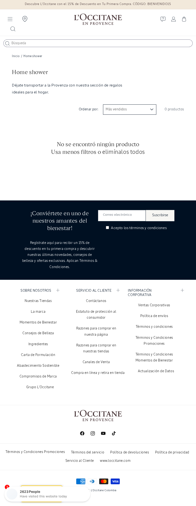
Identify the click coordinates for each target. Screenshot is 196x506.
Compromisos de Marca (38, 376)
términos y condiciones (148, 228)
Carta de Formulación (38, 355)
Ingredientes (38, 344)
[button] (10, 19)
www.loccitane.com (115, 461)
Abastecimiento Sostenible (38, 365)
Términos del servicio (87, 452)
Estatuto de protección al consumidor (96, 314)
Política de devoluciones (129, 452)
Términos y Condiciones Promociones (154, 340)
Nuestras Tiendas (38, 301)
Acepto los (138, 228)
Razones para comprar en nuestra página (96, 331)
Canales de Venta (96, 362)
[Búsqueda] (7, 43)
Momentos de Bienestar (38, 322)
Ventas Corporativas (154, 305)
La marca (38, 311)
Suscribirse (160, 215)
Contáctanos (96, 301)
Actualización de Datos (156, 371)
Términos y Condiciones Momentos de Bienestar (154, 357)
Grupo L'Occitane (40, 387)
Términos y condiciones (154, 326)
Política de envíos (154, 316)
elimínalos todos (123, 152)
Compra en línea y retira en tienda (98, 373)
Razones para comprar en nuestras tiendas (96, 348)
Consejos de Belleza (38, 333)
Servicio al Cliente (79, 461)
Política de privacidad (172, 452)
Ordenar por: (88, 109)
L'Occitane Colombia (103, 490)
